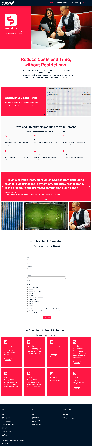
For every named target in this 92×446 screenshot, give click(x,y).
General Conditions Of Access (68, 415)
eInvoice (31, 305)
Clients (33, 418)
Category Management (34, 287)
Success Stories (35, 417)
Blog (33, 414)
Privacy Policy (55, 308)
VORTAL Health (5, 415)
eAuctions (31, 293)
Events (33, 415)
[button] (3, 101)
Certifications (34, 423)
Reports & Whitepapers (36, 420)
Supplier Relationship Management (36, 297)
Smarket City (4, 418)
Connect (31, 303)
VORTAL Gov (4, 414)
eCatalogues (32, 295)
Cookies (63, 417)
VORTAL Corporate (6, 417)
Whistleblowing (65, 420)
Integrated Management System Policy (70, 418)
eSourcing (31, 289)
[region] (46, 101)
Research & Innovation (36, 424)
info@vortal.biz (5, 443)
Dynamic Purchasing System (35, 291)
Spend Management (33, 299)
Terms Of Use (65, 414)
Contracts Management (34, 301)
